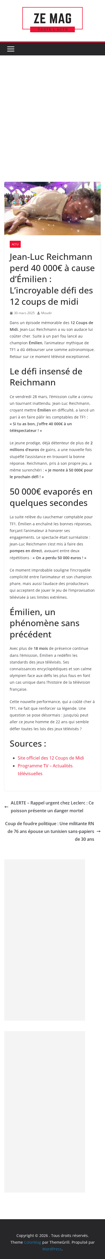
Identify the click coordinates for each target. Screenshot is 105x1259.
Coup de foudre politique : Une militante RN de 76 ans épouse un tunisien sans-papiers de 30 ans (49, 831)
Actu (15, 244)
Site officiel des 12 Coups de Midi (51, 758)
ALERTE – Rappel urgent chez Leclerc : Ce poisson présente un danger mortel (52, 807)
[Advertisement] (52, 126)
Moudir (46, 313)
